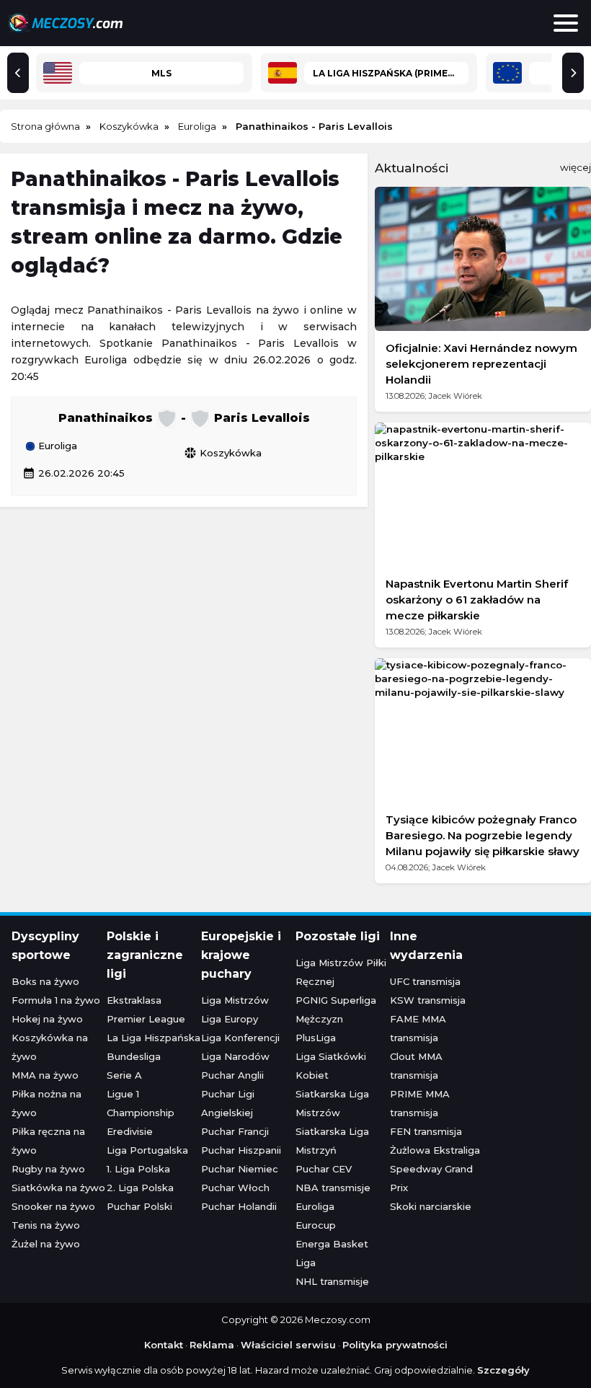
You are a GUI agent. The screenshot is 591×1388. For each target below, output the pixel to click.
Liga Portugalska (147, 1150)
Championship (140, 1112)
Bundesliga (134, 1056)
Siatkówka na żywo (58, 1187)
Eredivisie (130, 1131)
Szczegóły (503, 1370)
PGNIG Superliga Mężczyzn (336, 1009)
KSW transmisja (428, 1000)
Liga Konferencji (240, 1037)
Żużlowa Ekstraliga (435, 1150)
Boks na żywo (45, 981)
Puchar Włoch (235, 1187)
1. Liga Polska (138, 1169)
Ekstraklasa (134, 1000)
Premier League (146, 1019)
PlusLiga (316, 1037)
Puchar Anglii (232, 1075)
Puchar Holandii (239, 1206)
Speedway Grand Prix (431, 1178)
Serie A (124, 1075)
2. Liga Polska (140, 1187)
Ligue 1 (123, 1094)
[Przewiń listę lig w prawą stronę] (573, 73)
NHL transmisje (332, 1281)
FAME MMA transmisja (418, 1028)
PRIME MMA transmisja (420, 1103)
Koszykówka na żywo (50, 1047)
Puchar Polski (139, 1206)
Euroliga (56, 446)
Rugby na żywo (48, 1169)
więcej (575, 167)
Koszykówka (223, 452)
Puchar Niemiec (239, 1169)
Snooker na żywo (53, 1206)
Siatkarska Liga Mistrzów (332, 1103)
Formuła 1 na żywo (56, 1000)
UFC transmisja (425, 981)
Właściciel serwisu (288, 1345)
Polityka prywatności (395, 1345)
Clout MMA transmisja (416, 1066)
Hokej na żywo (47, 1019)
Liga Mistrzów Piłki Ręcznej (341, 972)
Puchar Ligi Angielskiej (227, 1103)
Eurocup (316, 1225)
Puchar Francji (235, 1131)
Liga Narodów (235, 1056)
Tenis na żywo (46, 1225)
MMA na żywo (45, 1075)
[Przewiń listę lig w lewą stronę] (18, 73)
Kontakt (163, 1345)
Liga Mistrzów (235, 1000)
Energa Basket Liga (332, 1253)
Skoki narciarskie (430, 1206)
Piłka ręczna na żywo (48, 1141)
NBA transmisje (333, 1187)
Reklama (212, 1345)
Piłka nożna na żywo (46, 1103)
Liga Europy (229, 1019)
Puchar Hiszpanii (241, 1150)
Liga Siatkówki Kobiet (331, 1066)
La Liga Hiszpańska (153, 1037)
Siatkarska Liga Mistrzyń (332, 1141)
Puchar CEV (324, 1169)
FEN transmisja (426, 1131)
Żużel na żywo (46, 1244)
